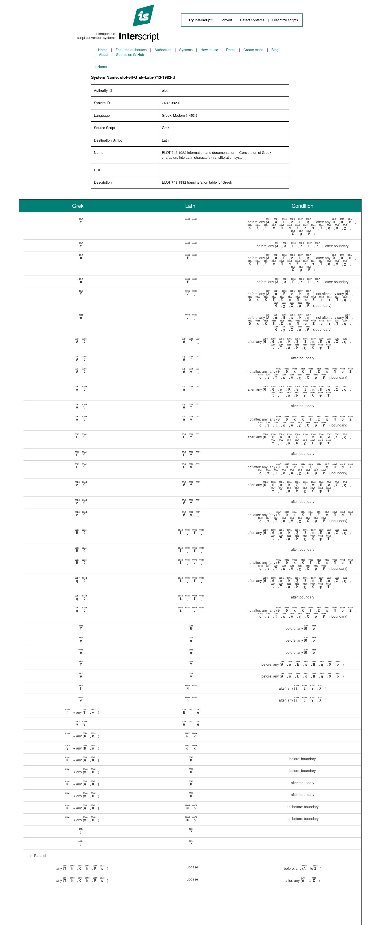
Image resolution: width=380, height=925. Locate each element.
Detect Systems (252, 20)
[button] (192, 227)
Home (103, 49)
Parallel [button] (38, 855)
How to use (209, 49)
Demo (231, 49)
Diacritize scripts (285, 20)
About (103, 54)
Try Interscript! (200, 19)
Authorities (163, 49)
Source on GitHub (130, 54)
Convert (226, 20)
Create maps (253, 49)
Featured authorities (131, 49)
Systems (186, 49)
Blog (275, 49)
